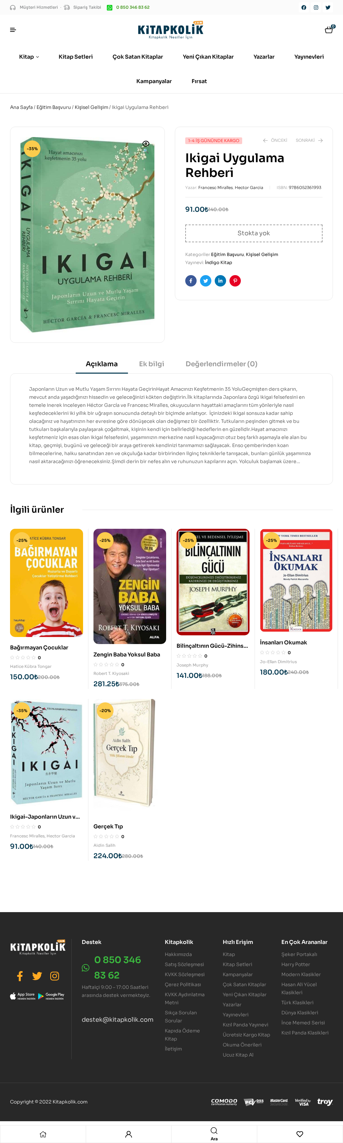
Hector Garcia (249, 187)
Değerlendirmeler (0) (222, 364)
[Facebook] (304, 7)
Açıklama (102, 364)
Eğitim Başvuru (54, 107)
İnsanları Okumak (283, 642)
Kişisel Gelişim (91, 107)
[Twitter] (328, 7)
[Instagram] (316, 7)
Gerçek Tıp (108, 826)
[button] (146, 147)
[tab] (102, 366)
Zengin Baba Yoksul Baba (126, 654)
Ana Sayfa (21, 107)
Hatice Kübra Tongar (31, 666)
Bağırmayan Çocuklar (39, 647)
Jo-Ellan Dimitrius (278, 661)
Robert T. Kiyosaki (111, 673)
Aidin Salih (104, 845)
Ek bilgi (151, 364)
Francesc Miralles (215, 187)
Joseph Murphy (192, 665)
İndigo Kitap (218, 262)
